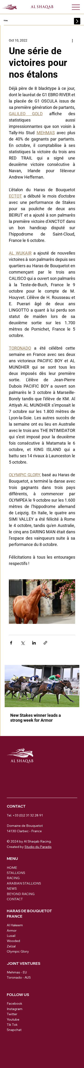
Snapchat (14, 1030)
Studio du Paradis (38, 847)
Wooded (13, 941)
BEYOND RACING (21, 894)
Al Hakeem (15, 925)
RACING (13, 878)
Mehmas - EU (17, 972)
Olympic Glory (18, 951)
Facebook (14, 1003)
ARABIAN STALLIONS (24, 883)
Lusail (11, 936)
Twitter (12, 1014)
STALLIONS (16, 873)
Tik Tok (12, 1024)
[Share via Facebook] (11, 643)
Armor (12, 930)
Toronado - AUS (19, 977)
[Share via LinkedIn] (34, 643)
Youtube (13, 1019)
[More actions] (72, 40)
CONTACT (15, 899)
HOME (12, 868)
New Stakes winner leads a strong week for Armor (35, 718)
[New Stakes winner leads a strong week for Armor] (42, 686)
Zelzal (11, 946)
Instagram (14, 1009)
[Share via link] (45, 643)
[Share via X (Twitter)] (22, 643)
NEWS (12, 888)
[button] (77, 21)
